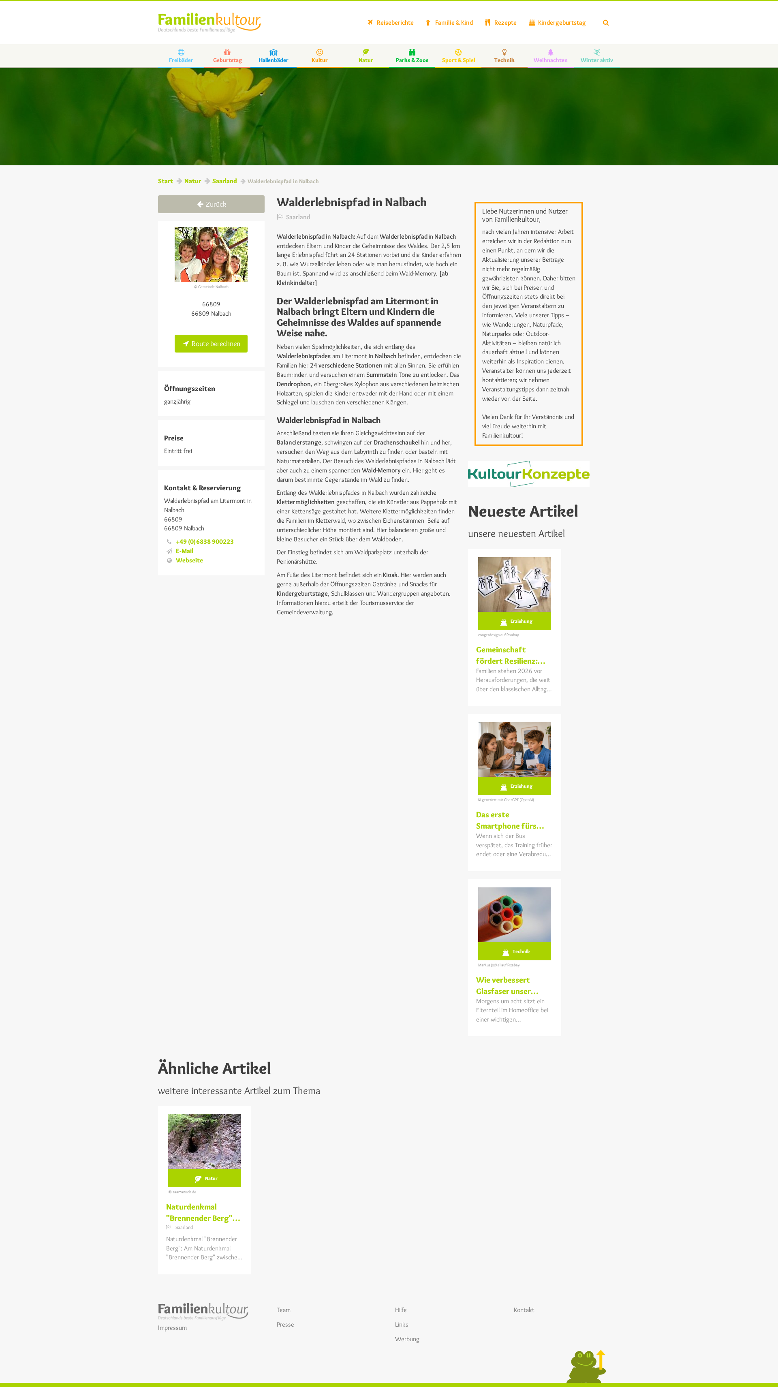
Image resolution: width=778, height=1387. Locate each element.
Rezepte (505, 22)
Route (215, 343)
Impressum (172, 1327)
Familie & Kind (453, 22)
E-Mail (184, 551)
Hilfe (401, 1310)
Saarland (224, 181)
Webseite (189, 560)
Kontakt (524, 1310)
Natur (192, 181)
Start (165, 181)
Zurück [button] (215, 204)
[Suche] (606, 22)
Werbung (407, 1339)
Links (401, 1324)
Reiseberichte (395, 22)
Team (284, 1310)
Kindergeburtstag (561, 22)
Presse (285, 1324)
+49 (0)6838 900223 (205, 541)
